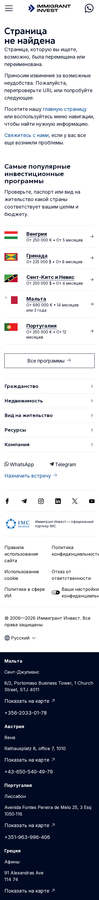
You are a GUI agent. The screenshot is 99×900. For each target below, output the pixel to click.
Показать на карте (26, 701)
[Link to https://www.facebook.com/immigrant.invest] (7, 501)
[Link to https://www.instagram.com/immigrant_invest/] (41, 501)
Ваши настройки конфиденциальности (78, 592)
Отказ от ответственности (71, 575)
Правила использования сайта (21, 554)
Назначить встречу (27, 476)
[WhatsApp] (89, 8)
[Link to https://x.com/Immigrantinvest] (75, 501)
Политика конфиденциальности (73, 551)
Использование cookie (21, 575)
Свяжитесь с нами (26, 135)
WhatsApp (22, 464)
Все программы (46, 361)
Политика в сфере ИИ (24, 592)
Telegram (65, 464)
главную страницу (65, 109)
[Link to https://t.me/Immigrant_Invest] (24, 501)
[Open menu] (8, 8)
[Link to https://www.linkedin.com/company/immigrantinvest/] (58, 501)
